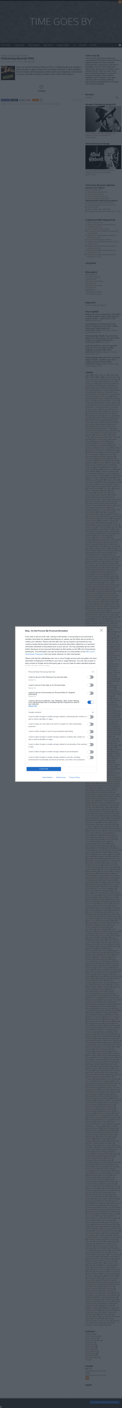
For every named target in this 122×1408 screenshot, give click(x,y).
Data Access (61, 777)
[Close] (102, 631)
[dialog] (61, 704)
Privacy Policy (74, 777)
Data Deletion (47, 777)
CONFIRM (43, 769)
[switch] (90, 677)
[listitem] (61, 672)
